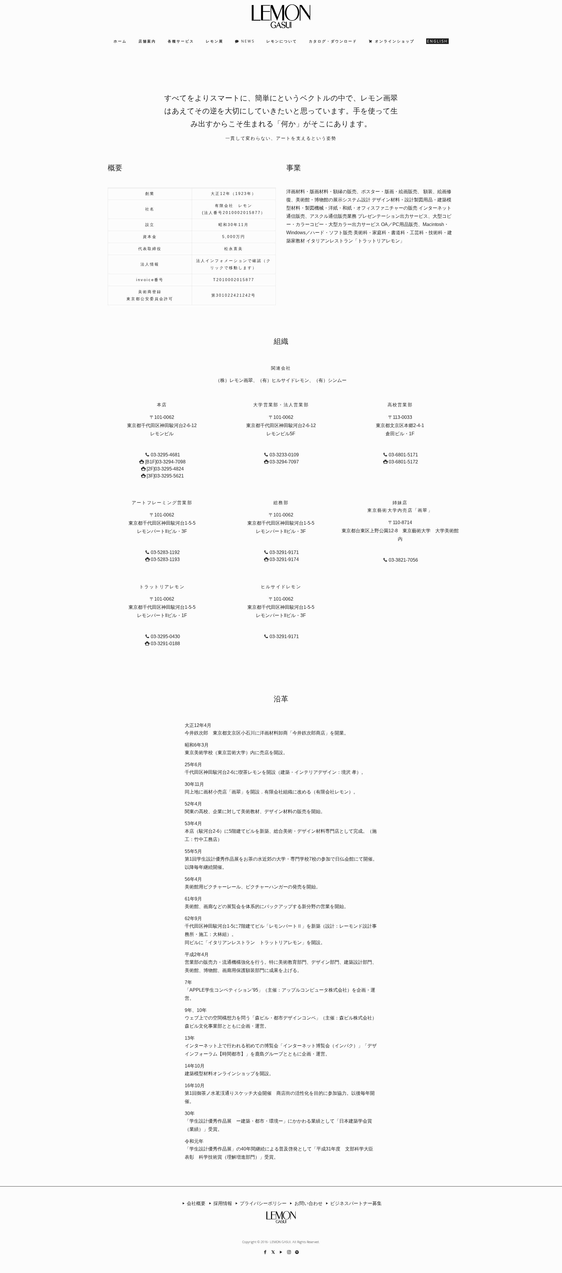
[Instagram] (289, 1252)
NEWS (248, 41)
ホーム (120, 41)
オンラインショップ (394, 41)
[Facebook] (265, 1252)
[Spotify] (297, 1252)
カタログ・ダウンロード (333, 41)
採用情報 (222, 1203)
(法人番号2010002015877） (233, 212)
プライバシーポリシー (263, 1203)
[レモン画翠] (281, 16)
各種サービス (181, 41)
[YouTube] (281, 1252)
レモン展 (214, 41)
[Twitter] (273, 1252)
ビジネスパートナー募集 (356, 1203)
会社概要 (196, 1203)
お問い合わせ (308, 1203)
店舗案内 (147, 41)
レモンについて (281, 41)
